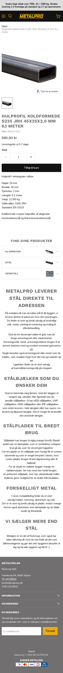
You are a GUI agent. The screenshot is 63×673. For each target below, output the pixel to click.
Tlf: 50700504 (9, 579)
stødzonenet (45, 338)
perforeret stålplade (17, 474)
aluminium (40, 499)
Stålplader (9, 440)
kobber (19, 499)
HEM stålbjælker (26, 404)
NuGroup (35, 535)
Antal (4, 150)
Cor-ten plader (9, 451)
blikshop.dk (18, 539)
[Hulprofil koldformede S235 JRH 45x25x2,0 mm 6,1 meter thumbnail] (7, 103)
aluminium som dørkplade (32, 507)
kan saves (50, 408)
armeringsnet (25, 338)
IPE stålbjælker (50, 404)
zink (52, 499)
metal (15, 324)
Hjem (5, 26)
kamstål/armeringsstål (26, 368)
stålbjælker (19, 400)
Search (31, 651)
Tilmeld (50, 630)
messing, (29, 499)
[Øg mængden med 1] (31, 157)
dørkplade (23, 444)
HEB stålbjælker (42, 400)
